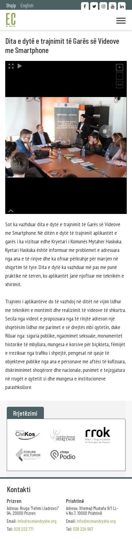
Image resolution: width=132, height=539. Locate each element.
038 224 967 (83, 529)
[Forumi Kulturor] (28, 455)
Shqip (11, 5)
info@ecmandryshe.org (96, 521)
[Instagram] (103, 6)
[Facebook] (85, 6)
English (27, 5)
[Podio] (63, 455)
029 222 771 (23, 529)
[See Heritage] (63, 435)
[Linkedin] (122, 6)
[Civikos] (28, 435)
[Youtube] (112, 6)
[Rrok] (98, 435)
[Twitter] (94, 6)
